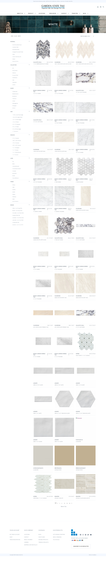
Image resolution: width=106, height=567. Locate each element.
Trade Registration (15, 539)
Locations (42, 13)
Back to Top (63, 506)
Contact (64, 13)
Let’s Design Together (59, 534)
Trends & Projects (43, 542)
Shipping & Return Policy (30, 544)
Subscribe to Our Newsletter (81, 546)
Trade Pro (75, 13)
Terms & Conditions (92, 554)
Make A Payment (28, 539)
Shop (11, 537)
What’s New (42, 537)
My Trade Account (15, 534)
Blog (84, 13)
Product (31, 13)
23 (64, 503)
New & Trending (57, 537)
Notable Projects (43, 539)
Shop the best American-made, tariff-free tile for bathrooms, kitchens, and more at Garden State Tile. (53, 1)
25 (69, 503)
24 (67, 503)
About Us (20, 13)
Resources (52, 13)
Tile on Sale (56, 539)
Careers (26, 542)
